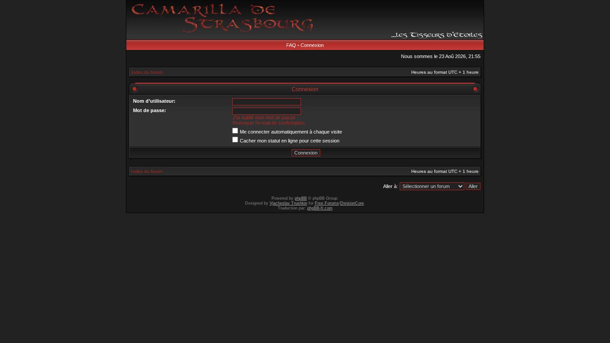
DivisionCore (352, 203)
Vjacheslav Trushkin (288, 203)
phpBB (301, 198)
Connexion (312, 45)
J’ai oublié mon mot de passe (264, 117)
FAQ (291, 45)
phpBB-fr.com (320, 208)
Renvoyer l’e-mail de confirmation (269, 122)
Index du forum (147, 72)
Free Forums (327, 203)
